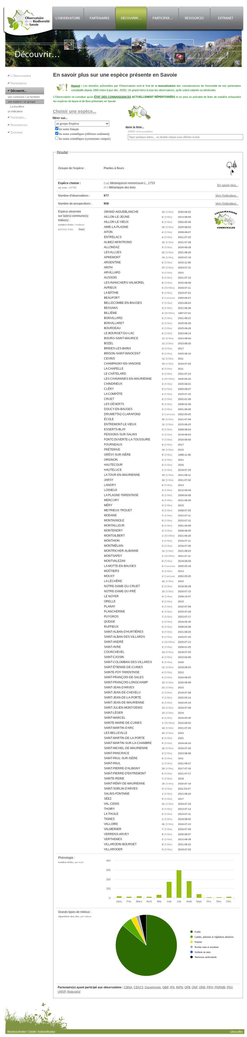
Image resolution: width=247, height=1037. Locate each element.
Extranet (16, 132)
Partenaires (19, 83)
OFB (187, 987)
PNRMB (220, 987)
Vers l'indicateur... (226, 195)
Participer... (18, 117)
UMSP (62, 991)
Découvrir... (18, 91)
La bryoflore (17, 106)
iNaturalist (73, 991)
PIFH (210, 987)
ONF (195, 987)
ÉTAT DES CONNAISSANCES (112, 96)
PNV (230, 987)
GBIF (165, 987)
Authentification (46, 1031)
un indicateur (15, 111)
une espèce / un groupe (21, 101)
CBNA (128, 987)
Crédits (32, 1031)
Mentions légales (16, 1031)
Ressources (19, 125)
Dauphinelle (153, 987)
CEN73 (138, 987)
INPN (179, 987)
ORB (202, 987)
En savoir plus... (227, 185)
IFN (172, 987)
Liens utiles (236, 1031)
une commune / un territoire (24, 96)
